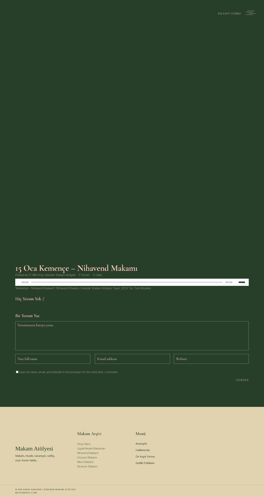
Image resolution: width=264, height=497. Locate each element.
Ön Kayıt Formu (145, 456)
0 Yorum (84, 275)
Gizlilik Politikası (145, 463)
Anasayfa (141, 443)
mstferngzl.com (26, 492)
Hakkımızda (143, 450)
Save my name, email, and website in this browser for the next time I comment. (68, 372)
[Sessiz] (236, 282)
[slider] (244, 282)
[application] (132, 283)
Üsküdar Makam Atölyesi (60, 275)
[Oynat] (19, 282)
